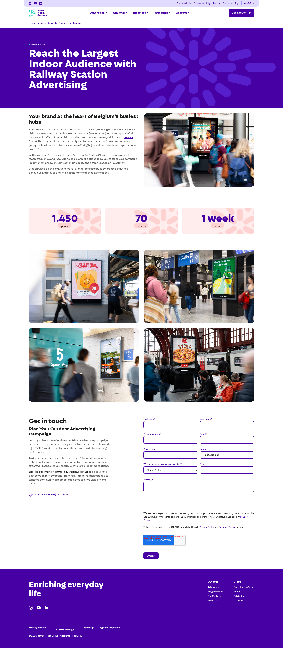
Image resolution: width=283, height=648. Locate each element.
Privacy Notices (37, 627)
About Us (213, 600)
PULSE (128, 137)
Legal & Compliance (109, 627)
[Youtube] (39, 608)
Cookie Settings (65, 629)
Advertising (47, 23)
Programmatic (215, 591)
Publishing (239, 596)
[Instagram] (30, 3)
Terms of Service (228, 527)
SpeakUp (89, 627)
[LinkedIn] (40, 3)
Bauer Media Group (244, 587)
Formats (63, 23)
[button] (236, 3)
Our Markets (214, 596)
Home (32, 23)
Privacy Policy (206, 527)
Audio (237, 591)
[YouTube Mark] (35, 3)
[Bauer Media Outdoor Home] (38, 13)
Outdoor (238, 600)
